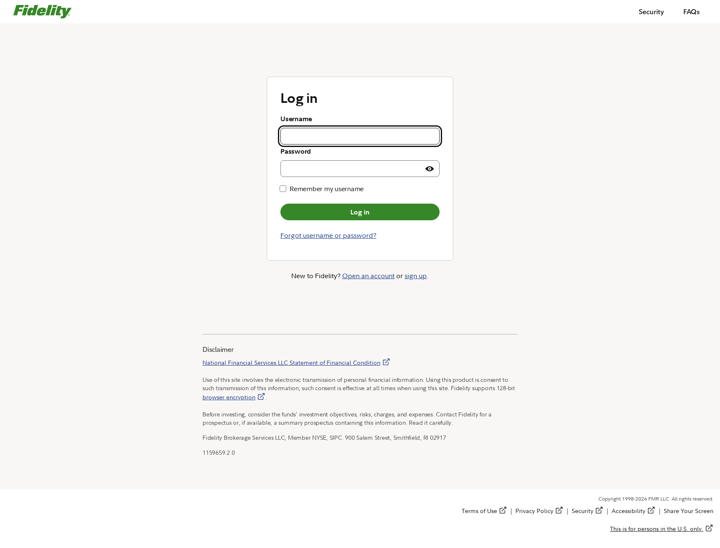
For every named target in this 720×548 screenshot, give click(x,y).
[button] (430, 169)
